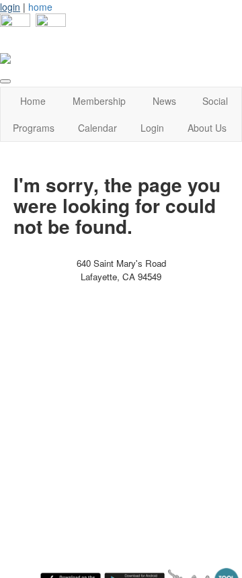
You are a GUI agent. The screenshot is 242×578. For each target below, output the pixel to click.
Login (152, 127)
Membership (99, 101)
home (40, 6)
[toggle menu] (5, 81)
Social (215, 101)
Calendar (97, 127)
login (10, 6)
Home (33, 101)
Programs (33, 127)
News (164, 101)
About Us (207, 127)
